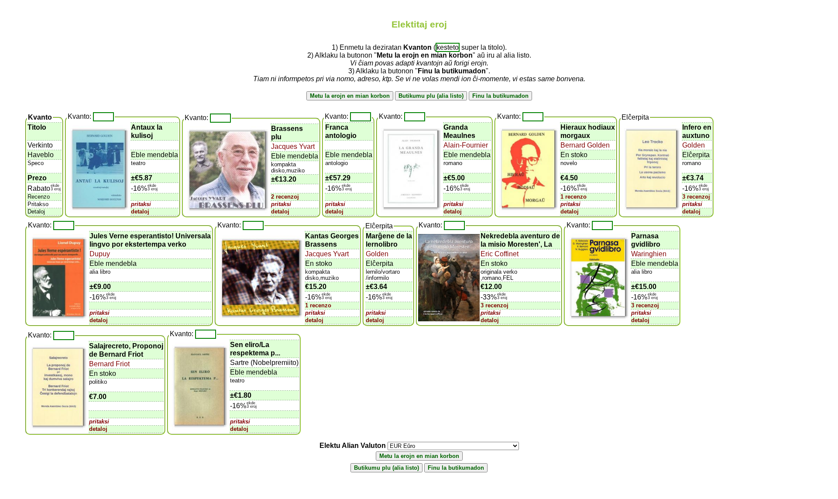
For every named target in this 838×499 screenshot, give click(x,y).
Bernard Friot (109, 364)
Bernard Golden (585, 145)
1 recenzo (573, 196)
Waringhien (648, 254)
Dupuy (99, 254)
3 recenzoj (696, 196)
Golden (693, 145)
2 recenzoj (285, 196)
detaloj (140, 211)
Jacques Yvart (293, 146)
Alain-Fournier (465, 145)
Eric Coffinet (500, 254)
